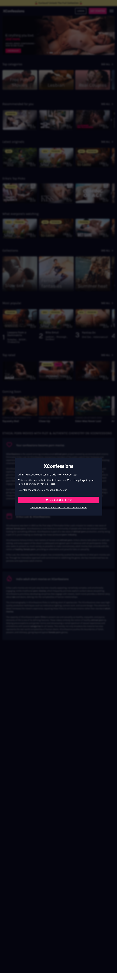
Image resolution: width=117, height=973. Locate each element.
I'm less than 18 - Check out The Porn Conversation (58, 507)
